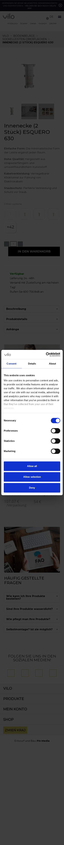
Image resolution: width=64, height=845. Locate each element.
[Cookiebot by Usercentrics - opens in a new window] (46, 354)
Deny (32, 487)
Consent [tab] (11, 363)
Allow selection (32, 476)
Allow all (32, 466)
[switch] (55, 430)
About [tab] (52, 363)
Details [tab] (32, 363)
